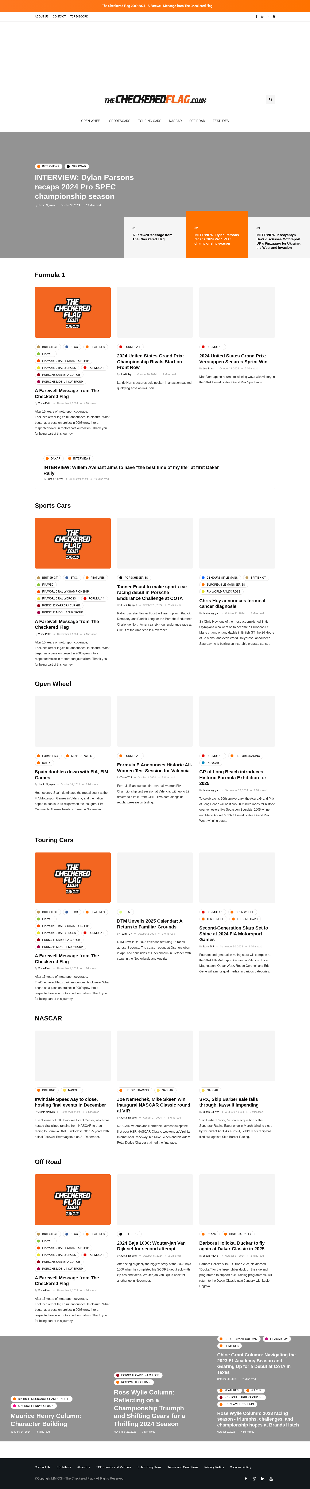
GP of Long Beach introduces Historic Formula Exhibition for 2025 (232, 777)
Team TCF (126, 777)
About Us (42, 16)
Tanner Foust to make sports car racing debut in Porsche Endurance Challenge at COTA (152, 592)
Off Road (197, 121)
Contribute (64, 1467)
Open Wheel (91, 121)
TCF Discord (79, 16)
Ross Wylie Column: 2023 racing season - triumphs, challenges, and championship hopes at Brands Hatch (258, 1419)
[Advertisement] (155, 53)
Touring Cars (149, 121)
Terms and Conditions (182, 1467)
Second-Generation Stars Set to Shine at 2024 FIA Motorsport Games (233, 933)
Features (221, 121)
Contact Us (43, 1467)
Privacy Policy (214, 1467)
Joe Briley (125, 374)
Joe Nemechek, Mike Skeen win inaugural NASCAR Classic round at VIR (153, 1105)
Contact (59, 16)
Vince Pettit (44, 403)
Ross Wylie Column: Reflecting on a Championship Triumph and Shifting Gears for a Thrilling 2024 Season (149, 1408)
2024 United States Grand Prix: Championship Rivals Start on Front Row (150, 361)
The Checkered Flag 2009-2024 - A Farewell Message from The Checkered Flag (157, 6)
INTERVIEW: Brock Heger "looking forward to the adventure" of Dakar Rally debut (132, 467)
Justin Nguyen (46, 214)
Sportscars (119, 121)
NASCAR (175, 121)
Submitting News (149, 1467)
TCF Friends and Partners (114, 1467)
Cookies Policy (240, 1467)
